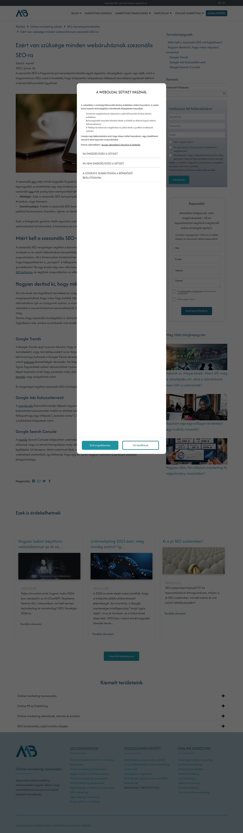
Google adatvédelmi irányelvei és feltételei (120, 144)
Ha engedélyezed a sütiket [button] (100, 154)
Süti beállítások (140, 445)
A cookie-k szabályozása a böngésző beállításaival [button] (108, 175)
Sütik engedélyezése (100, 445)
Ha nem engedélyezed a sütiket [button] (103, 163)
